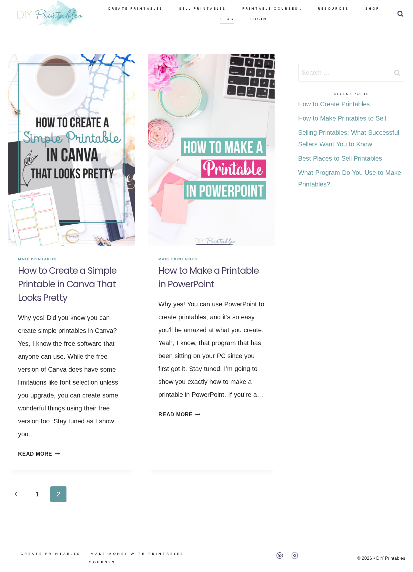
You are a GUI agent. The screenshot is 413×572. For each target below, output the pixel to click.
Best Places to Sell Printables (340, 158)
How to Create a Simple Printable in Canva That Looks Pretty (67, 284)
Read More (39, 454)
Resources (333, 8)
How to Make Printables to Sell (342, 118)
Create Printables (135, 8)
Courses (102, 562)
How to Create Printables (334, 104)
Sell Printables (202, 8)
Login (258, 18)
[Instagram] (294, 555)
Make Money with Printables (137, 553)
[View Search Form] (400, 14)
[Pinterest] (279, 555)
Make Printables (37, 259)
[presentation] (71, 150)
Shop (372, 8)
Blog (227, 18)
